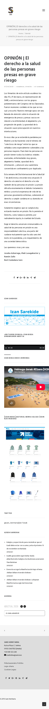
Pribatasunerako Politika (13, 663)
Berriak (27, 33)
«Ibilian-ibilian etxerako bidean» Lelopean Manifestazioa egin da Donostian (23, 581)
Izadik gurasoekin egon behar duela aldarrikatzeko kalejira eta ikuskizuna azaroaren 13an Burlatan (25, 559)
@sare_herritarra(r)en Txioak (15, 522)
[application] (24, 347)
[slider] (8, 354)
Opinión (28, 87)
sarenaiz (40, 87)
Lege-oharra (9, 666)
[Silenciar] (41, 351)
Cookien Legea (10, 669)
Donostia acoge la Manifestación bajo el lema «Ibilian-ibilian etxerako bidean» (24, 571)
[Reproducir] (6, 348)
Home (21, 33)
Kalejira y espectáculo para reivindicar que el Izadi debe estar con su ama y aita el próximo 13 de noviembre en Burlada (25, 545)
